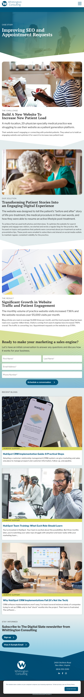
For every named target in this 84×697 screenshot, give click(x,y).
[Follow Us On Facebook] (62, 673)
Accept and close (71, 689)
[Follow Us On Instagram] (66, 673)
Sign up (7, 637)
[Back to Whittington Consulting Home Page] (11, 3)
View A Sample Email (13, 645)
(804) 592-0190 (62, 669)
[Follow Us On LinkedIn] (59, 673)
